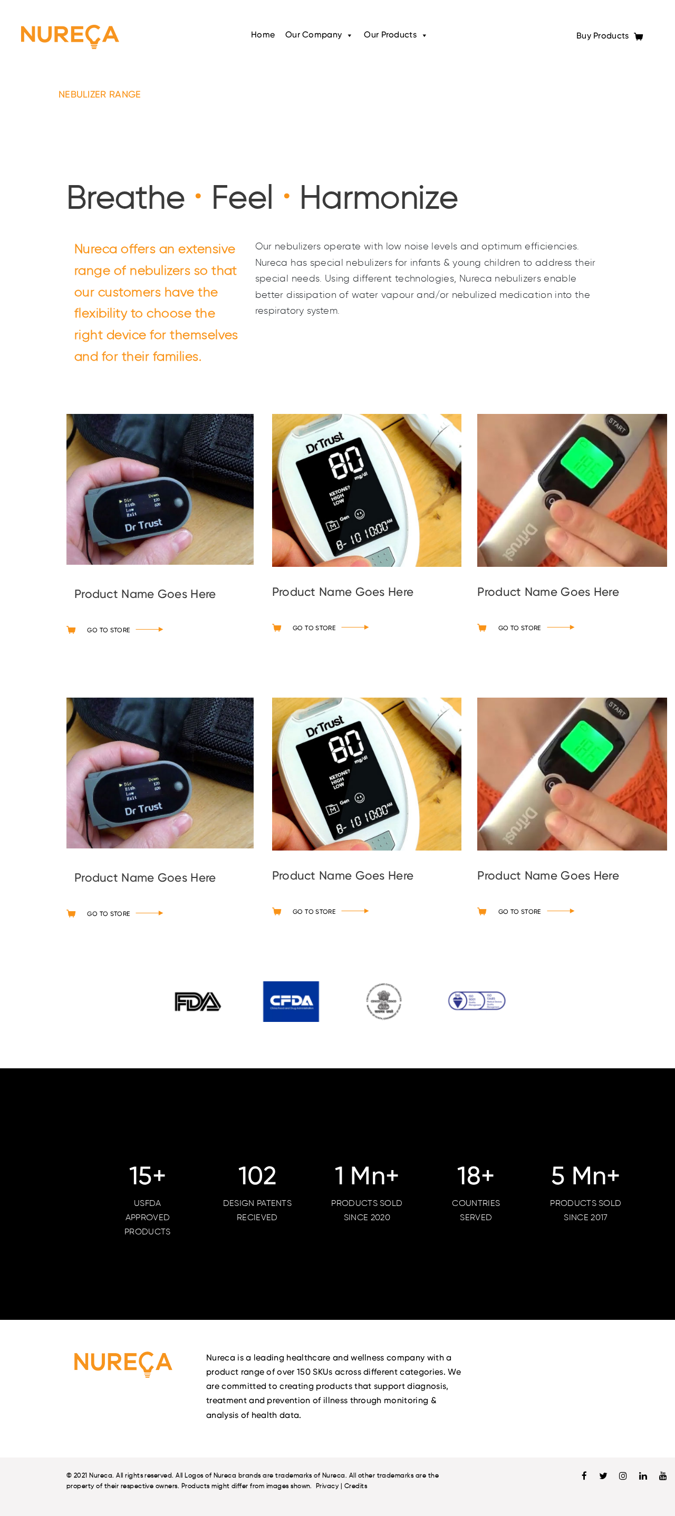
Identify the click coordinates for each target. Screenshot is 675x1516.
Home (263, 35)
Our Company (313, 35)
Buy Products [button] (603, 36)
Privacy (327, 1486)
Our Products (390, 35)
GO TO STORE (108, 630)
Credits (355, 1486)
